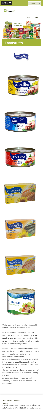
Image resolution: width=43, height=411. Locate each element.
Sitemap (5, 403)
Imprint (17, 400)
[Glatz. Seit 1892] (10, 10)
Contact (35, 18)
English (32, 3)
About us (27, 18)
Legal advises (7, 400)
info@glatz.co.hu (35, 408)
